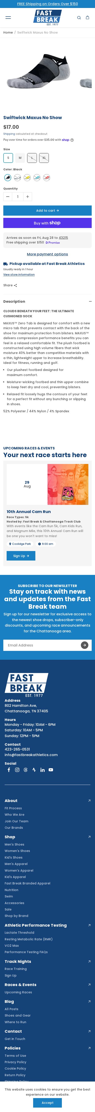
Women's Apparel (19, 870)
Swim (9, 896)
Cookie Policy (15, 1068)
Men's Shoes (14, 844)
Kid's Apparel (15, 877)
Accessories (14, 903)
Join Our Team (16, 821)
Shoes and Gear (18, 1015)
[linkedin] (42, 770)
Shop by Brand (16, 916)
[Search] (79, 17)
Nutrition (11, 890)
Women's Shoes (17, 851)
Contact (13, 1031)
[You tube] (51, 770)
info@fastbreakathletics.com (31, 754)
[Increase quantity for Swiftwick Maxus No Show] (27, 196)
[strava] (34, 770)
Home (8, 32)
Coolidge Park (21, 544)
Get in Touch (15, 1039)
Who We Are (14, 814)
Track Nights (18, 961)
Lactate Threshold (19, 932)
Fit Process (13, 808)
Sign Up (11, 975)
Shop (10, 836)
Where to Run (15, 1022)
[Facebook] (9, 770)
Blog (9, 1001)
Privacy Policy (15, 1062)
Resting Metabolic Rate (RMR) (29, 939)
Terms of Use (15, 1055)
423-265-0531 (17, 749)
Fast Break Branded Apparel (27, 883)
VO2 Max (12, 945)
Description (14, 301)
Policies (13, 1048)
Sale (8, 909)
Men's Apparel (16, 864)
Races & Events (20, 984)
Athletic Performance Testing (36, 925)
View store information (19, 274)
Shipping (9, 134)
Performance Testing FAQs (26, 952)
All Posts (11, 1009)
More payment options (47, 254)
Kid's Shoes (14, 857)
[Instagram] (17, 770)
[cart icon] (87, 17)
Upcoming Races (18, 992)
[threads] (25, 770)
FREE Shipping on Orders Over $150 (47, 3)
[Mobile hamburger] (8, 17)
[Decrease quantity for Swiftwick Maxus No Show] (7, 196)
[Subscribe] (84, 645)
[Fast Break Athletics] (47, 17)
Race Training (16, 969)
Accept (47, 1103)
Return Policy (15, 1075)
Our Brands (14, 827)
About (11, 800)
